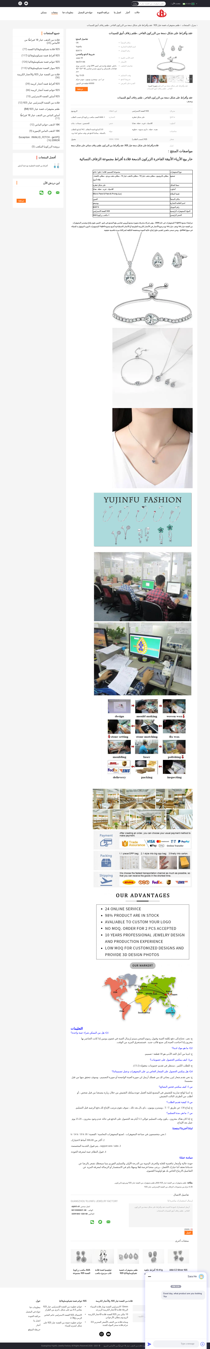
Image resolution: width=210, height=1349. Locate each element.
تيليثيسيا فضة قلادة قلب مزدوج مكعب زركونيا (103, 1272)
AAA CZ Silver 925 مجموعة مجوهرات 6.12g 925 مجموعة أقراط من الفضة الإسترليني (178, 1272)
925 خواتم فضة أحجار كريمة (45, 90)
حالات (137, 12)
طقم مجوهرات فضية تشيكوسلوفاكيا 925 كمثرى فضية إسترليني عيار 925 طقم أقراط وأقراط (128, 1272)
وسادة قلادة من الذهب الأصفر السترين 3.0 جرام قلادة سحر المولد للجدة (109, 1323)
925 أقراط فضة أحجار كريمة (45, 83)
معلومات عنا (67, 12)
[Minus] (149, 1276)
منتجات (54, 12)
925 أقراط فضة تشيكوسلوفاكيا (44, 55)
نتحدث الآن (176, 3)
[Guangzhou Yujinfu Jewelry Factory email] (59, 193)
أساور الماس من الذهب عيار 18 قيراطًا (40, 115)
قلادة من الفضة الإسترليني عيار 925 (41, 102)
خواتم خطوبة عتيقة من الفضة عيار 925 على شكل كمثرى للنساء (62, 1324)
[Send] (149, 1344)
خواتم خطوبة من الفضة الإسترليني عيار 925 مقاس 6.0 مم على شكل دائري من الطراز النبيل (62, 1308)
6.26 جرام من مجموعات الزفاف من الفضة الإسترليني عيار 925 (168, 1187)
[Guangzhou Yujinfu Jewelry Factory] (162, 13)
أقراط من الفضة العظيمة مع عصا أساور (33, 166)
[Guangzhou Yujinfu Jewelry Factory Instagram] (20, 4)
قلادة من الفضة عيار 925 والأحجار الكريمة (38, 74)
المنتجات (186, 25)
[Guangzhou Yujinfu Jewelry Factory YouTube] (26, 4)
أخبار (128, 12)
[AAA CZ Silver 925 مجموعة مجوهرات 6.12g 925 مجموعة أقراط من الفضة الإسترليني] (178, 1256)
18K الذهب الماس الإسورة (46, 130)
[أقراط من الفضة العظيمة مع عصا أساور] (56, 165)
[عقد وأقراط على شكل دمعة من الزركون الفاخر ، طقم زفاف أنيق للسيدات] (171, 56)
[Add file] (202, 1344)
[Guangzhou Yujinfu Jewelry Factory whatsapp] (51, 193)
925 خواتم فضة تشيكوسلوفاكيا (44, 61)
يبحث (135, 4)
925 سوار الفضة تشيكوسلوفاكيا (44, 68)
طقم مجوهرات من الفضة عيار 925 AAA (171, 1183)
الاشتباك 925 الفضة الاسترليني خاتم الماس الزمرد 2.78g (63, 1316)
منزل (193, 25)
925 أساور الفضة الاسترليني (45, 96)
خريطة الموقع (34, 1329)
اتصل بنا (117, 12)
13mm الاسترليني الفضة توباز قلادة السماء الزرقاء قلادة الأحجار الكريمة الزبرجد (109, 1308)
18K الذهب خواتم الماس (47, 124)
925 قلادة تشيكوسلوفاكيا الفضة (44, 49)
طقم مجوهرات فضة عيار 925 (167, 25)
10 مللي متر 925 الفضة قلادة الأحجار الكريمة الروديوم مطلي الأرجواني (108, 1316)
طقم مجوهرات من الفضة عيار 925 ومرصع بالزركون (135, 1183)
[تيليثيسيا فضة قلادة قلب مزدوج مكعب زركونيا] (103, 1256)
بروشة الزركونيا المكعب (47, 146)
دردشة (80, 89)
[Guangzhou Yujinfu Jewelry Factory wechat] (43, 193)
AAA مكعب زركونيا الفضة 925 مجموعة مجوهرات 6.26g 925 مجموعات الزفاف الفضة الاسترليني (81, 1272)
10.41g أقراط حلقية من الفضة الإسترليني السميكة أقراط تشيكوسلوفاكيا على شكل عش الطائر (153, 1272)
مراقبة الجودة (103, 12)
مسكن (44, 12)
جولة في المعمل (85, 12)
